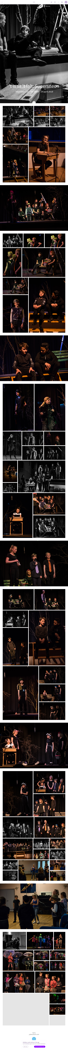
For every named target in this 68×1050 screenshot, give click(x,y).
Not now (25, 1046)
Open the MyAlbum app (39, 1046)
